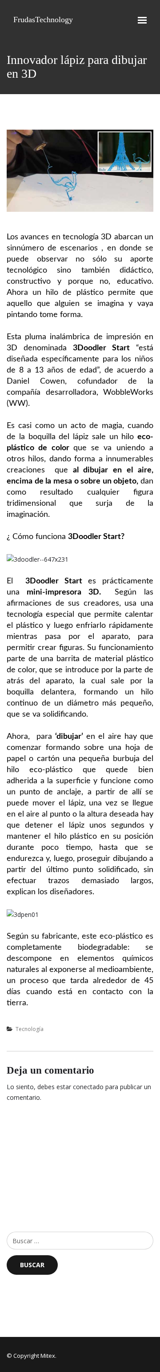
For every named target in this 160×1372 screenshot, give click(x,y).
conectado (88, 1087)
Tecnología (30, 1029)
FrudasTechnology (43, 19)
